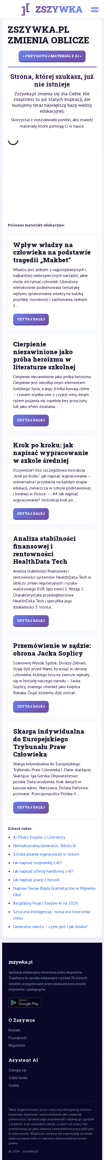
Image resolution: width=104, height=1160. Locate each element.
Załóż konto (18, 1077)
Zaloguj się (17, 1070)
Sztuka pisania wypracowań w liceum (46, 854)
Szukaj (14, 1085)
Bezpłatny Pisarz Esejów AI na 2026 (45, 903)
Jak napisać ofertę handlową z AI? (43, 871)
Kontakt (14, 1030)
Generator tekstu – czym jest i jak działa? (50, 926)
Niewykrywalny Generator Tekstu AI (44, 845)
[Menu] (94, 9)
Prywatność (18, 1037)
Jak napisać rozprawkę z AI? (37, 862)
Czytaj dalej (31, 319)
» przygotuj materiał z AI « (52, 56)
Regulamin (17, 1045)
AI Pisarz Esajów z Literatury (39, 837)
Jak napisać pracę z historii (36, 879)
